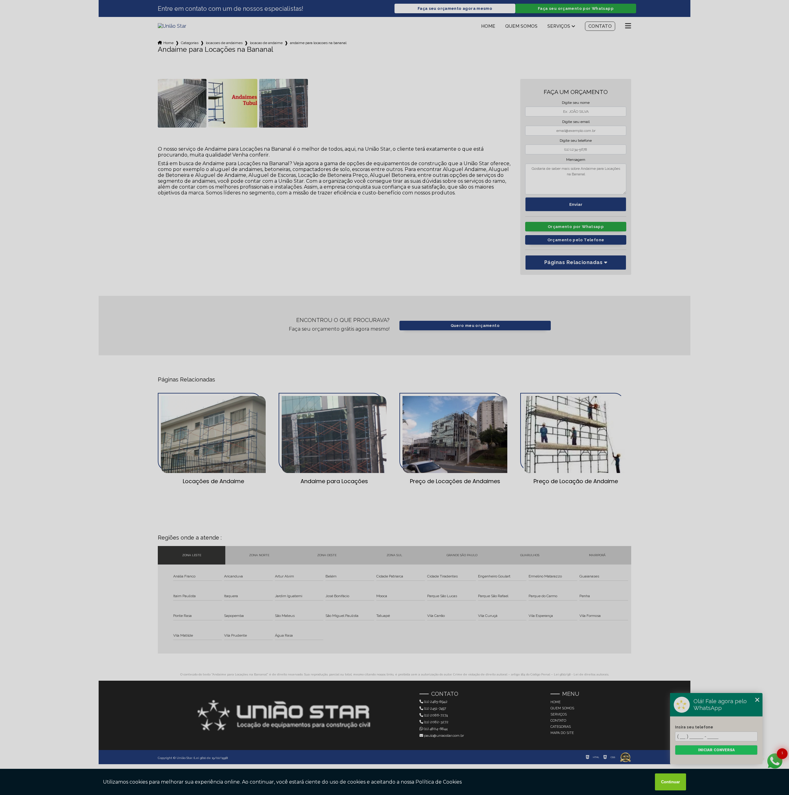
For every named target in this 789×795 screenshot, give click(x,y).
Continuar (670, 782)
